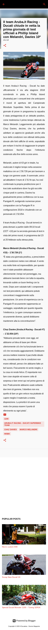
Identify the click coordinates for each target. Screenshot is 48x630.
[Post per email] (4, 415)
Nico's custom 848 (9, 547)
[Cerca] (44, 4)
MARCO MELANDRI (28, 429)
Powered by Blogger (26, 621)
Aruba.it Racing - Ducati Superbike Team (22, 424)
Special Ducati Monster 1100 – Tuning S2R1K (21, 607)
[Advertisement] (24, 485)
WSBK (7, 434)
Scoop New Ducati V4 (11, 577)
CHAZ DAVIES (10, 429)
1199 (6, 419)
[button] (4, 46)
